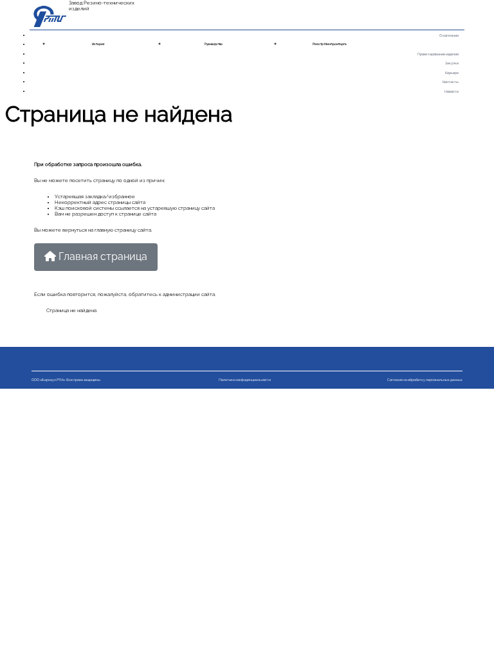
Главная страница (101, 256)
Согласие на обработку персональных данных (424, 380)
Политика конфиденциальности (245, 380)
